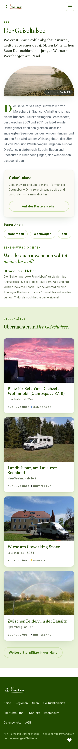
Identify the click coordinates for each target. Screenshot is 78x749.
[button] (70, 6)
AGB (28, 722)
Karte (7, 703)
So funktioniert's (54, 703)
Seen (35, 703)
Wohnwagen (42, 234)
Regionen (21, 703)
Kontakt (34, 713)
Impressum (51, 713)
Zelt (64, 234)
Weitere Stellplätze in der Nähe (33, 652)
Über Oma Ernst (14, 713)
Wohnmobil (15, 234)
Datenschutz (12, 722)
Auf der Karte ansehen (39, 206)
